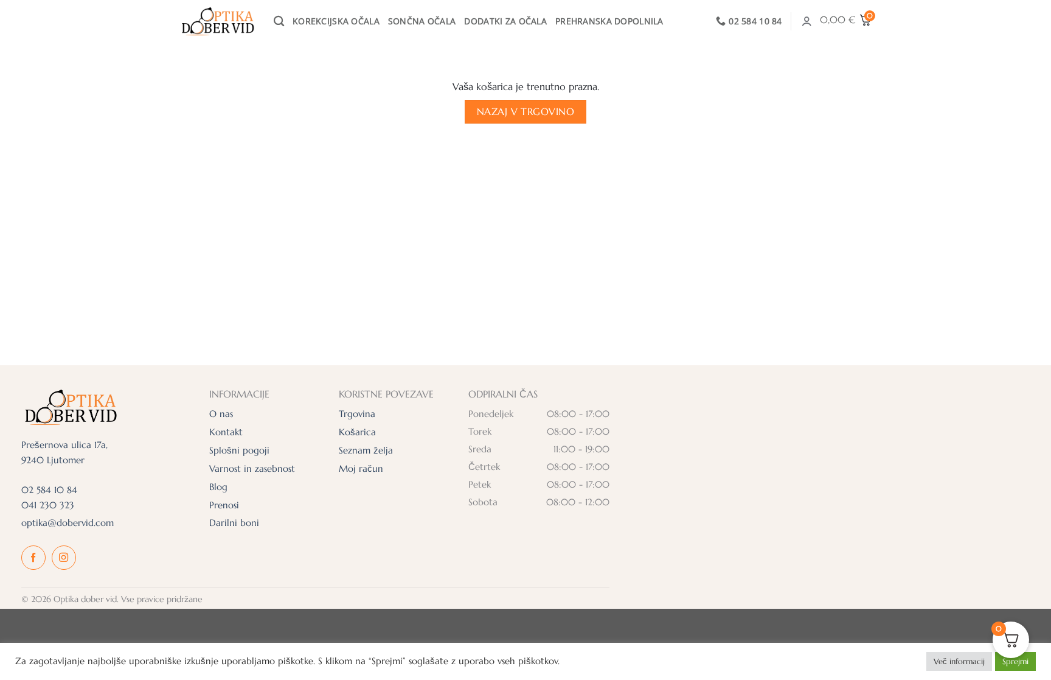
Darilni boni (234, 522)
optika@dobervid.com (67, 522)
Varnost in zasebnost (252, 468)
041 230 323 (47, 505)
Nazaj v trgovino (525, 111)
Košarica (357, 432)
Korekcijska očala (336, 21)
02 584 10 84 (49, 490)
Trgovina (357, 413)
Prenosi (224, 505)
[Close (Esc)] (1014, 53)
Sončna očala (422, 21)
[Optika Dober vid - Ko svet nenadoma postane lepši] (217, 21)
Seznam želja (366, 450)
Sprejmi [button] (1015, 661)
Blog (218, 486)
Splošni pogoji (239, 450)
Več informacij (959, 661)
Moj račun (361, 468)
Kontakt (226, 432)
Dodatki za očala (505, 21)
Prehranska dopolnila (609, 21)
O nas (221, 413)
